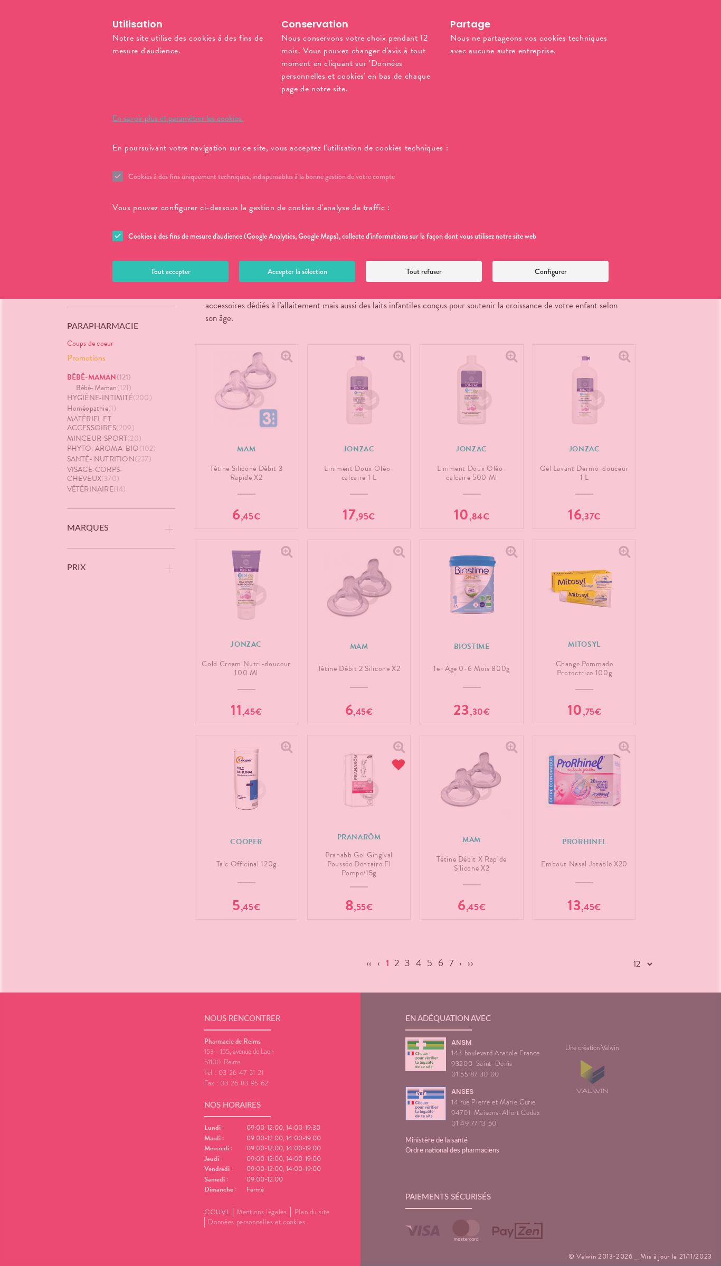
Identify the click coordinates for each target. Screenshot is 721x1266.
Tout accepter (171, 271)
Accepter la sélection (297, 271)
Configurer (551, 271)
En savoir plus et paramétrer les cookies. (177, 118)
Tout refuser (424, 271)
